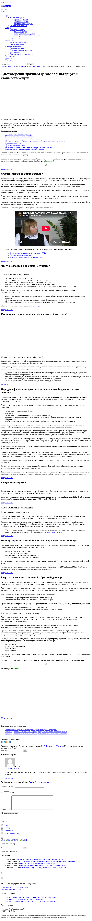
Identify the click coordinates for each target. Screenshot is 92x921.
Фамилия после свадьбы (23, 24)
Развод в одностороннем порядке (27, 36)
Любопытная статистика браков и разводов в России (39, 863)
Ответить (9, 778)
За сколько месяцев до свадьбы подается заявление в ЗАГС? (40, 859)
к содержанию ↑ (7, 169)
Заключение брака (17, 18)
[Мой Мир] (10, 742)
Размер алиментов (17, 44)
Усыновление (15, 52)
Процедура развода (17, 30)
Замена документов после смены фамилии (26, 257)
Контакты (9, 60)
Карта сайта (14, 887)
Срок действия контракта (15, 145)
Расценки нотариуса (13, 143)
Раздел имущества (17, 38)
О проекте (9, 58)
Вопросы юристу (12, 56)
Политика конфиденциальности (13, 890)
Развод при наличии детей (24, 34)
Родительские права (13, 46)
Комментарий (6, 809)
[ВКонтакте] (2, 742)
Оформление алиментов (19, 42)
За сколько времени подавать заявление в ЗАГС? (28, 253)
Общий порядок (20, 32)
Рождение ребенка (17, 48)
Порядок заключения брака (20, 255)
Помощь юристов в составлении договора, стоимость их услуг (29, 147)
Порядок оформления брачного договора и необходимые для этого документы (35, 141)
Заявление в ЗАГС (21, 22)
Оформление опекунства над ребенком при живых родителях (43, 867)
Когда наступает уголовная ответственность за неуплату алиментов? (31, 901)
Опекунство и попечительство (21, 54)
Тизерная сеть (6, 718)
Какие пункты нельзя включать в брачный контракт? (25, 139)
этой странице (33, 306)
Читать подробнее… (54, 532)
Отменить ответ (42, 782)
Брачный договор (21, 20)
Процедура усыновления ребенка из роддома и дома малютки (42, 865)
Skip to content (6, 2)
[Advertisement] (46, 98)
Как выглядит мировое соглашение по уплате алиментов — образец (31, 897)
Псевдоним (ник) (7, 786)
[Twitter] (5, 742)
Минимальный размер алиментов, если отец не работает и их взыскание (47, 861)
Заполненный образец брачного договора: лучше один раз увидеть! (31, 730)
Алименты (9, 40)
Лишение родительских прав (21, 50)
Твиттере (59, 746)
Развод (8, 28)
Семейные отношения (18, 26)
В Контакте (48, 746)
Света (31, 782)
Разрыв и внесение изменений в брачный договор (24, 149)
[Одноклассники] (7, 742)
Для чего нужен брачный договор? (18, 135)
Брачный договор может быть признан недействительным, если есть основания (36, 734)
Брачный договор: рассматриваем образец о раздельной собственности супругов (36, 732)
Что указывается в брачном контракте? (20, 137)
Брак (7, 16)
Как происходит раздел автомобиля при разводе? (24, 899)
